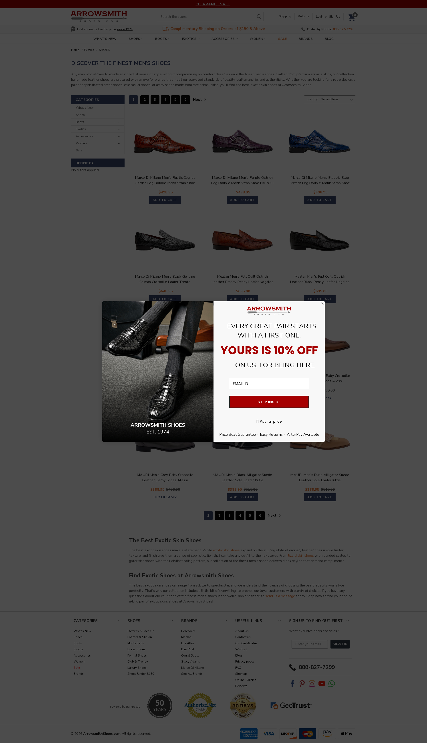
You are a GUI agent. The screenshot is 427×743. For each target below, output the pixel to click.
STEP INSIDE (269, 402)
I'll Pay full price (269, 421)
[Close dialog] (322, 303)
